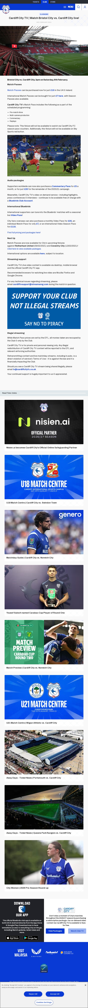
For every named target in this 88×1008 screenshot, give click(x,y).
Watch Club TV (77, 931)
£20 (26, 189)
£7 (37, 224)
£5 (75, 186)
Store (52, 2)
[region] (44, 995)
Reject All (33, 994)
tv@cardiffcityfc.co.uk (24, 369)
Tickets (36, 2)
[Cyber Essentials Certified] (44, 968)
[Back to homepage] (5, 9)
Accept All (54, 994)
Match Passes (14, 90)
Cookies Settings (44, 1002)
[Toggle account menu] (85, 7)
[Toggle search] (78, 7)
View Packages (55, 931)
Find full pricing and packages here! (24, 232)
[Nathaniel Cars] (51, 952)
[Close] (85, 985)
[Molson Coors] (67, 952)
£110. (13, 227)
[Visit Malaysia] (21, 952)
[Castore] (36, 952)
